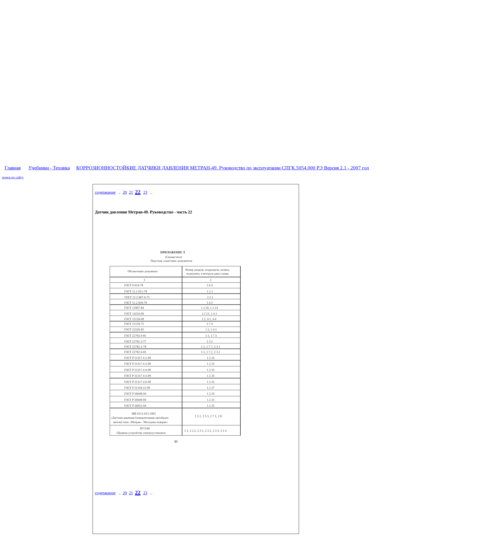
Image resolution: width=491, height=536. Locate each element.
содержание (105, 192)
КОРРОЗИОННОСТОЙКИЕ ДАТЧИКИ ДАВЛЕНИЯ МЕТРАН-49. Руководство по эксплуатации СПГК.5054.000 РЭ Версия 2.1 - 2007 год (222, 167)
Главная (13, 167)
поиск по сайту (13, 177)
